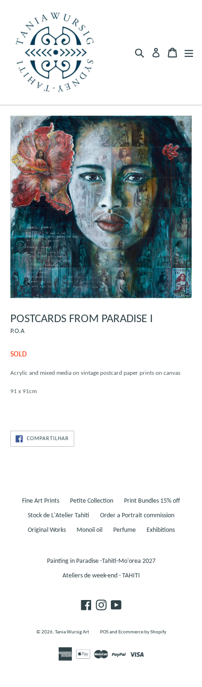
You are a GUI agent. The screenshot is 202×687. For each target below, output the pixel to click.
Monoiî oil (89, 530)
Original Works (47, 530)
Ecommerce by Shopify (142, 632)
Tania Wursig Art (72, 632)
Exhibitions (161, 530)
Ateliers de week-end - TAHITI (101, 575)
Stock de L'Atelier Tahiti (58, 515)
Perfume (124, 530)
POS (104, 632)
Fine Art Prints (40, 501)
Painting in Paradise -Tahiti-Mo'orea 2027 (101, 561)
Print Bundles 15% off (152, 501)
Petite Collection (91, 501)
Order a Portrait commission (137, 515)
